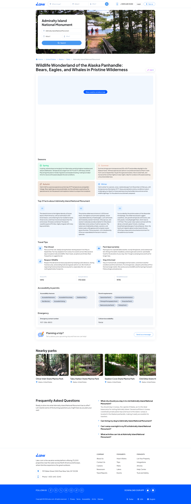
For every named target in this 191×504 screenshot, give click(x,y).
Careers (100, 466)
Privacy (72, 499)
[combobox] (59, 4)
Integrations (141, 462)
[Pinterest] (66, 490)
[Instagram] (56, 490)
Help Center (141, 469)
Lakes (119, 469)
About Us (100, 458)
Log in (139, 4)
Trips (118, 462)
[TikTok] (76, 490)
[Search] (107, 4)
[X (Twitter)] (61, 490)
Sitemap (100, 499)
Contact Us (101, 462)
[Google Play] (153, 490)
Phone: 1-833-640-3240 (51, 477)
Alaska (61, 59)
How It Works (121, 458)
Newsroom (101, 469)
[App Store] (148, 490)
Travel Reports (102, 473)
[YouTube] (81, 490)
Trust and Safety (143, 473)
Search (63, 43)
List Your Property (143, 458)
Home (40, 59)
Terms (78, 499)
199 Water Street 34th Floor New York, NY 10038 (60, 471)
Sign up (150, 4)
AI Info (94, 499)
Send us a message (143, 334)
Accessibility (86, 499)
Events (119, 473)
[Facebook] (50, 490)
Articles (139, 466)
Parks (68, 59)
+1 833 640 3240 (126, 4)
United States (51, 59)
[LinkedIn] (71, 490)
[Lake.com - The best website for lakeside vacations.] (40, 3)
